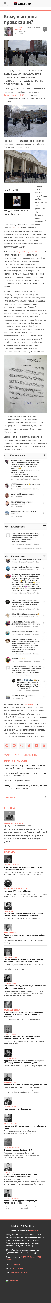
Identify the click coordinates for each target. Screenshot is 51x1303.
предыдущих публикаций (26, 251)
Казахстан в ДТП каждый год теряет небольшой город (25, 1127)
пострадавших (30, 704)
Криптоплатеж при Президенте (17, 1109)
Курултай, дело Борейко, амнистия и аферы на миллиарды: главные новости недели (24, 1061)
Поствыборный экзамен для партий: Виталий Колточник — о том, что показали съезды (23, 960)
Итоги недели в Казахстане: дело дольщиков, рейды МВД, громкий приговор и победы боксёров (24, 1014)
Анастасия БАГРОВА (18, 28)
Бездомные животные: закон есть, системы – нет (25, 1084)
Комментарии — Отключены (21, 754)
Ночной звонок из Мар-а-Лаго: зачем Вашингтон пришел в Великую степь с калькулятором (24, 766)
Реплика (9, 808)
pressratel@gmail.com (19, 1273)
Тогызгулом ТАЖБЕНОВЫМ (15, 95)
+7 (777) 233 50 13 (19, 1268)
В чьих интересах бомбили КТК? (18, 1150)
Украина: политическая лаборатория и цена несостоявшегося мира (23, 868)
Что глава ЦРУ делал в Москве (17, 780)
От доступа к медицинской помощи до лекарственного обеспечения (20, 1175)
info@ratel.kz (16, 1264)
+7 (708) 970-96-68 (28, 1257)
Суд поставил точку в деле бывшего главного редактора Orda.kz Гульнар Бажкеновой (23, 914)
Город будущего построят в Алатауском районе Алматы (24, 936)
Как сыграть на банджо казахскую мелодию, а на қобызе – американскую (25, 774)
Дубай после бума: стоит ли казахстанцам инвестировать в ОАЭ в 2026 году (22, 1037)
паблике (15, 227)
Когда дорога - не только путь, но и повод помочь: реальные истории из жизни (25, 786)
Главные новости (15, 760)
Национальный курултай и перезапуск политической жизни (20, 1201)
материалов (33, 1230)
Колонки (9, 852)
